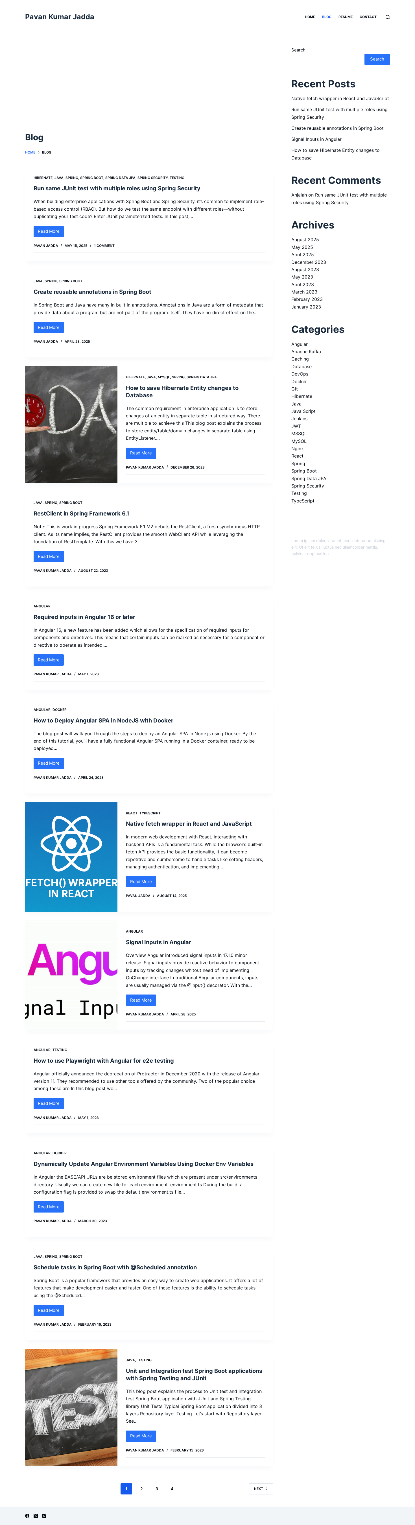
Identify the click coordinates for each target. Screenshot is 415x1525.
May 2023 (302, 277)
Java (59, 178)
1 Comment (104, 245)
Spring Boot (91, 178)
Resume (345, 17)
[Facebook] (27, 1516)
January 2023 (306, 307)
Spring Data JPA (120, 178)
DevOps (299, 374)
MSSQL (299, 433)
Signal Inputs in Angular (158, 942)
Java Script (303, 411)
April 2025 (302, 254)
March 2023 (304, 292)
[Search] (388, 17)
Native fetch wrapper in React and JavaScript (189, 823)
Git (294, 389)
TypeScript (150, 813)
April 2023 (302, 284)
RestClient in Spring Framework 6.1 (81, 513)
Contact (368, 17)
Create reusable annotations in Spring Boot (92, 291)
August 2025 (305, 239)
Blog (326, 17)
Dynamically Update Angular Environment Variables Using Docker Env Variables (144, 1164)
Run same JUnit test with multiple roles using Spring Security (117, 188)
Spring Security (152, 178)
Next (258, 1489)
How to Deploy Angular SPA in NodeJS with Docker (103, 720)
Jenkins (299, 418)
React (131, 813)
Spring (71, 178)
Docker (60, 710)
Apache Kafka (306, 351)
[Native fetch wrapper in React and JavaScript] (71, 857)
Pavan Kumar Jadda (59, 16)
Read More (51, 232)
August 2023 (305, 269)
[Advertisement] (149, 88)
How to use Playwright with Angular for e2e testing (104, 1060)
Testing (177, 178)
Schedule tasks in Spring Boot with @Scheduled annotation (115, 1267)
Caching (300, 359)
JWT (296, 426)
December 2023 (308, 262)
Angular (42, 606)
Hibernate (43, 178)
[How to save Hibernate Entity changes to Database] (71, 424)
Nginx (297, 448)
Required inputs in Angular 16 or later (84, 617)
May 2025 (302, 247)
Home (310, 17)
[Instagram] (44, 1516)
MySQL (164, 377)
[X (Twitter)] (36, 1516)
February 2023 (307, 299)
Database (301, 366)
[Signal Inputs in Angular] (71, 975)
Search (298, 50)
